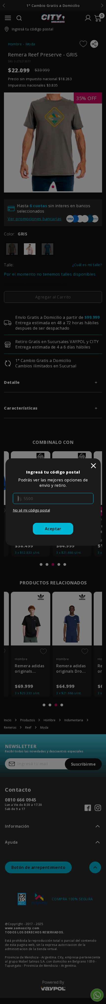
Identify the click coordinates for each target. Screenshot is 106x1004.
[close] (93, 465)
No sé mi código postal (31, 510)
